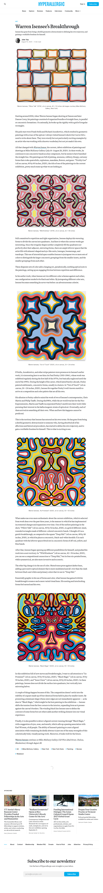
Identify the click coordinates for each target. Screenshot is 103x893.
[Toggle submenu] (80, 11)
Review (79, 749)
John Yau (25, 40)
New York (45, 749)
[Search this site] (5, 4)
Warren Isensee (21, 740)
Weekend (20, 754)
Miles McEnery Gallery (30, 749)
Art (16, 21)
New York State (58, 749)
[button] (77, 11)
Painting (70, 749)
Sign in (82, 4)
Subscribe (93, 4)
